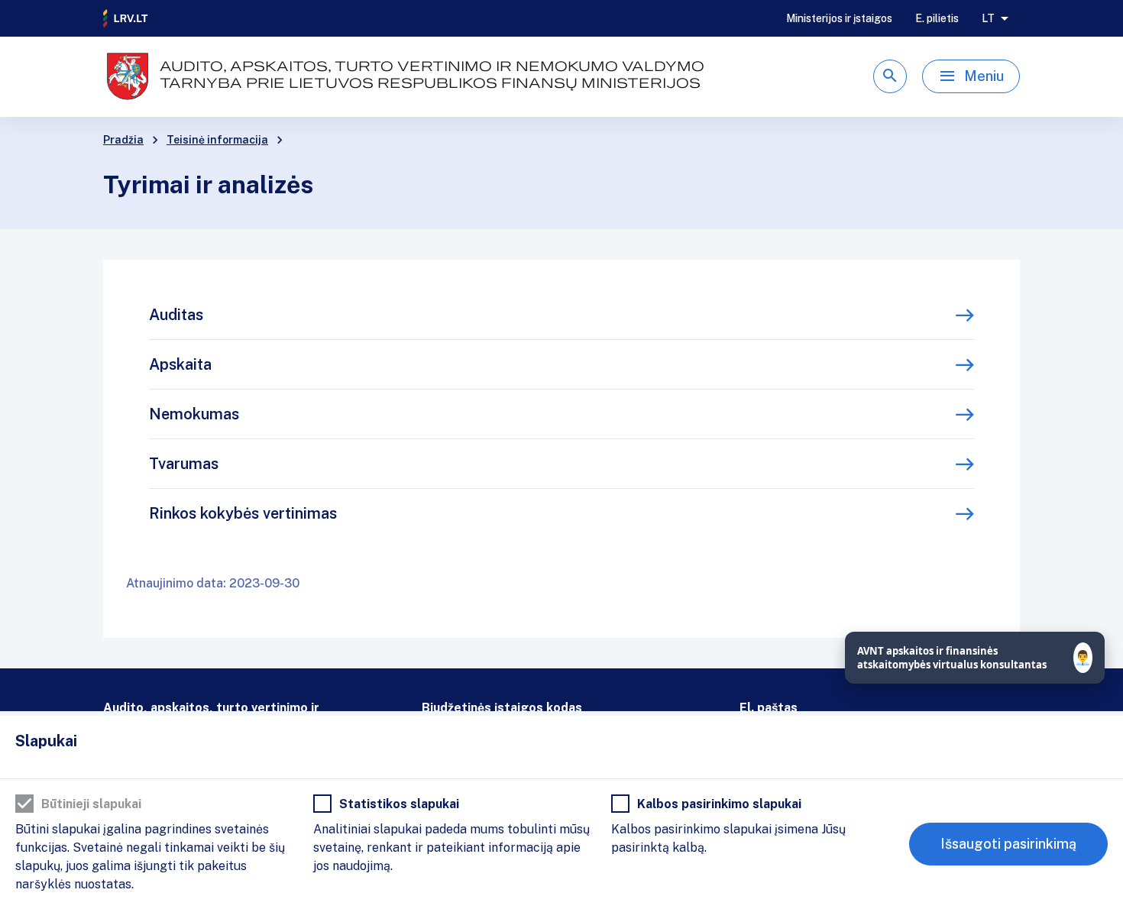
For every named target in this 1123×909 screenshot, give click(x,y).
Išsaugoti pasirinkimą (1008, 844)
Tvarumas (183, 463)
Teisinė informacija (217, 140)
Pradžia (123, 140)
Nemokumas (194, 414)
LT (988, 18)
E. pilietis (937, 18)
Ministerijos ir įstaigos (839, 18)
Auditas (176, 315)
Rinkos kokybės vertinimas (243, 513)
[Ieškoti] (890, 76)
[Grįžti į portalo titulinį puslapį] (126, 18)
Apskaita (180, 364)
